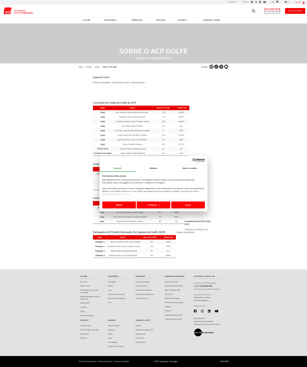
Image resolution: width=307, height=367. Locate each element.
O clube (89, 67)
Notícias (168, 311)
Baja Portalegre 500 (172, 290)
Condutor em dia (142, 298)
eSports (168, 306)
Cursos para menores (143, 290)
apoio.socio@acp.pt (201, 300)
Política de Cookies (105, 361)
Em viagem (112, 282)
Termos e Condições (121, 361)
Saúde (110, 286)
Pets (109, 302)
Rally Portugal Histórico (174, 286)
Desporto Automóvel (175, 276)
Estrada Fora (140, 334)
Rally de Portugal (171, 282)
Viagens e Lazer (143, 320)
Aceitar (188, 205)
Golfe (97, 67)
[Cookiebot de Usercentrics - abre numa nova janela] (194, 160)
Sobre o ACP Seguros (116, 346)
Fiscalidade (84, 334)
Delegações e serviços (202, 297)
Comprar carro (85, 325)
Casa (110, 290)
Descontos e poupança (116, 298)
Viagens (139, 325)
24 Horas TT (169, 294)
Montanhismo (141, 342)
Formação (140, 276)
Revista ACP (85, 303)
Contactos (232, 2)
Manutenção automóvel (89, 330)
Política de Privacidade (87, 361)
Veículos (84, 320)
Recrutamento (199, 318)
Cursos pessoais (141, 286)
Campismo (140, 338)
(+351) (203, 286)
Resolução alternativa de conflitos (207, 324)
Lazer (110, 338)
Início (81, 67)
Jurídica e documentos (116, 294)
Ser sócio (83, 282)
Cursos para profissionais (145, 294)
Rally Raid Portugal (172, 298)
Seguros (112, 320)
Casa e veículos (113, 325)
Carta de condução (143, 282)
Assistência (113, 276)
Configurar (152, 205)
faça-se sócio (295, 11)
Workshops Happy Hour (144, 330)
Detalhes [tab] (153, 168)
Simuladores (112, 342)
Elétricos (83, 338)
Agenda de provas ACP (173, 315)
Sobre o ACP (85, 286)
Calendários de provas (173, 319)
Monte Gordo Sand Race (174, 302)
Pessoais (111, 330)
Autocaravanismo (87, 315)
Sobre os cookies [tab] (189, 168)
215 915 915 (272, 9)
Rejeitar (119, 205)
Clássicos (83, 307)
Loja (273, 2)
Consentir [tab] (117, 168)
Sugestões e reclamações (203, 321)
